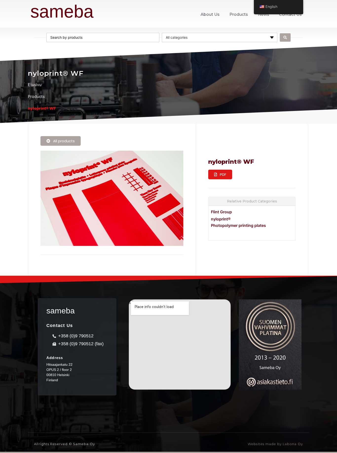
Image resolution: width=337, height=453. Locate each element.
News (263, 14)
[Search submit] (285, 37)
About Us (210, 14)
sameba (62, 11)
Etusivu (34, 84)
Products (238, 14)
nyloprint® (221, 219)
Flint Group (221, 211)
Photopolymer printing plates (238, 225)
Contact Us (290, 14)
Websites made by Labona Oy (275, 444)
